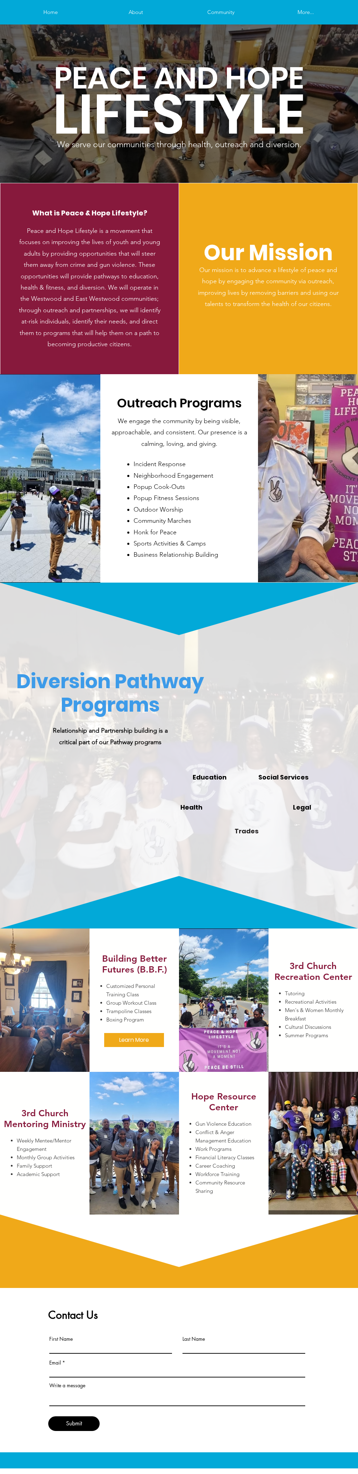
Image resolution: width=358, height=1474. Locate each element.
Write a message (67, 1385)
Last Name (193, 1339)
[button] (134, 1040)
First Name (61, 1339)
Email (55, 1362)
